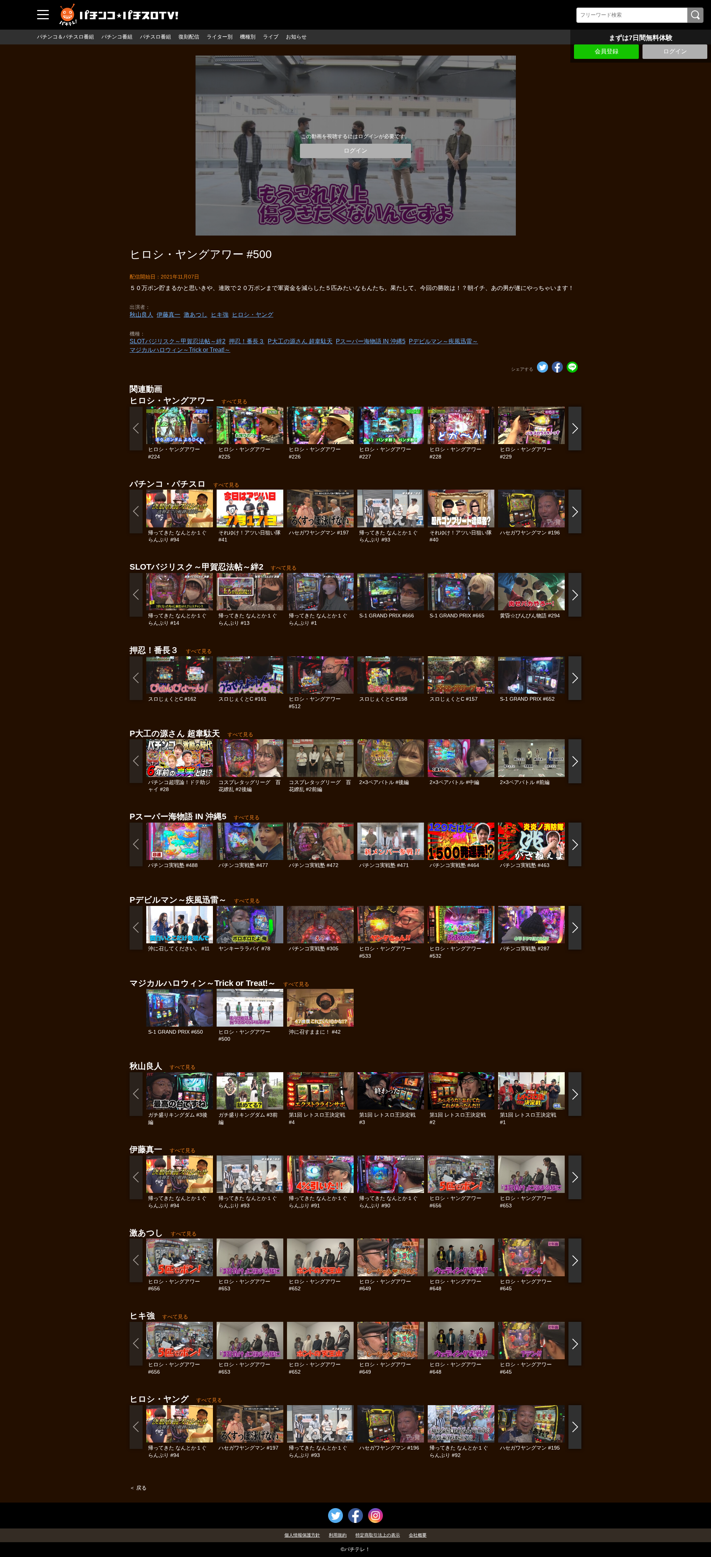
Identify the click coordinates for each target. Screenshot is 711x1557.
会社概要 (418, 1535)
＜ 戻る (138, 1488)
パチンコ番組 (117, 37)
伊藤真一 (168, 314)
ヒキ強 (219, 314)
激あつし (195, 314)
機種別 (248, 37)
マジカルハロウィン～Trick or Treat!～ (180, 350)
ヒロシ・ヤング (252, 314)
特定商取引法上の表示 (378, 1535)
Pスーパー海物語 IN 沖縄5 (370, 341)
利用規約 (338, 1535)
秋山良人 (141, 314)
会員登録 (606, 51)
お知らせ (296, 37)
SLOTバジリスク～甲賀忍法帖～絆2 (178, 341)
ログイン (675, 51)
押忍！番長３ (246, 341)
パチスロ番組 (155, 37)
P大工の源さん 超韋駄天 (300, 341)
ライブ (270, 37)
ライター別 (220, 37)
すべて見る (234, 401)
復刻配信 (188, 37)
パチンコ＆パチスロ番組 (65, 37)
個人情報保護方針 (302, 1535)
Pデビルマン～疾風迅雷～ (443, 341)
